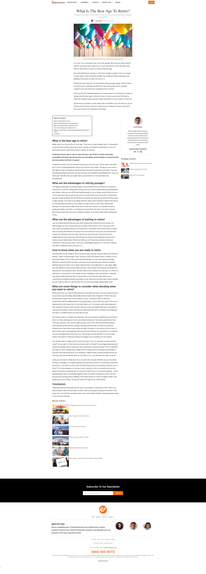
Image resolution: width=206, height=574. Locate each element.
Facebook (100, 560)
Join (151, 2)
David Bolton (99, 21)
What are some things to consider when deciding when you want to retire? (71, 130)
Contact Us (111, 517)
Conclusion (57, 134)
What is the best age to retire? (62, 121)
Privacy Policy (100, 539)
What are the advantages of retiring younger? (66, 123)
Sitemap (113, 539)
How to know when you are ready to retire (65, 127)
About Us (104, 517)
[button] (53, 2)
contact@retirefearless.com (110, 547)
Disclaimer (107, 539)
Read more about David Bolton (138, 149)
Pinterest (105, 560)
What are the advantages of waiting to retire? (66, 125)
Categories (98, 517)
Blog (93, 517)
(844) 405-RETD (103, 552)
